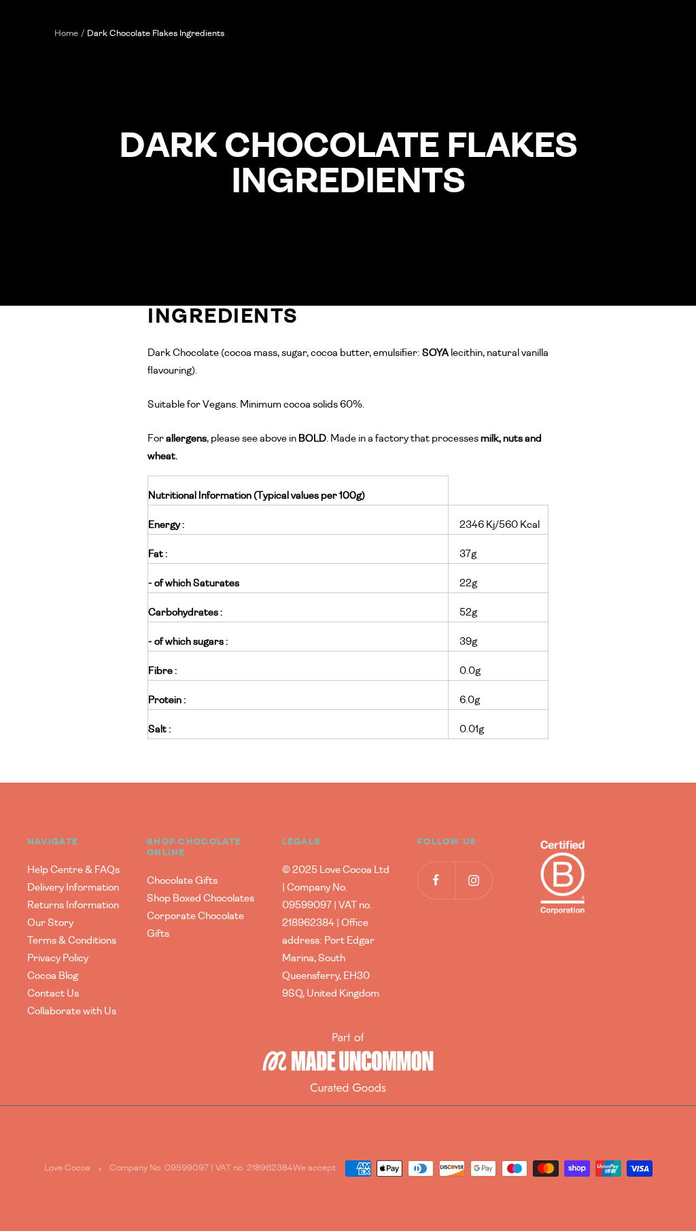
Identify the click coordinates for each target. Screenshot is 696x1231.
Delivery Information (73, 887)
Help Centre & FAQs (73, 870)
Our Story (50, 923)
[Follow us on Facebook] (436, 880)
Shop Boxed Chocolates (200, 898)
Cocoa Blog (52, 976)
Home (66, 33)
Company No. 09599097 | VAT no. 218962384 (201, 1168)
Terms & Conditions (71, 940)
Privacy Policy (57, 958)
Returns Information (73, 905)
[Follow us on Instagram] (473, 880)
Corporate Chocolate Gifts (195, 925)
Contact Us (53, 993)
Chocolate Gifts (182, 881)
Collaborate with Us (71, 1011)
